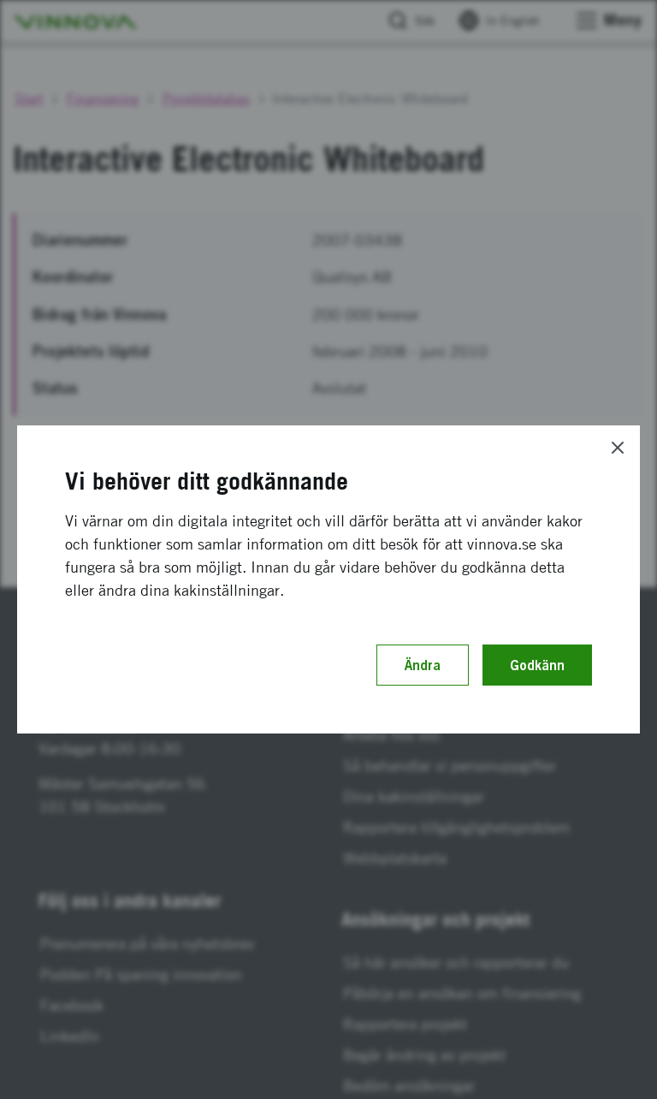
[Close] (617, 447)
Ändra (423, 665)
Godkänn (537, 665)
